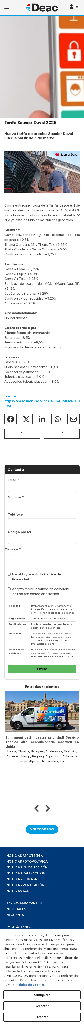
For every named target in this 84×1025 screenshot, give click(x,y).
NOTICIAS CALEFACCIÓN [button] (25, 873)
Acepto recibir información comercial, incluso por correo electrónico (41, 591)
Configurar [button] (42, 995)
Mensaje (13, 549)
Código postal (19, 532)
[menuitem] (42, 856)
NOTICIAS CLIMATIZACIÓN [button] (27, 867)
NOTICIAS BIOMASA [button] (21, 879)
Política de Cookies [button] (30, 985)
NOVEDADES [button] (16, 909)
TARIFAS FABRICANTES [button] (24, 903)
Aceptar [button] (42, 1017)
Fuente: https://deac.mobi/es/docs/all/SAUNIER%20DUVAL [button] (42, 401)
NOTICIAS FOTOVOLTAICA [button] (27, 861)
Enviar (42, 669)
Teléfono (15, 514)
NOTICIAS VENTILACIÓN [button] (25, 885)
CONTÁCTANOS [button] (18, 927)
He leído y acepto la (36, 576)
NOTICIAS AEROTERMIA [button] (24, 856)
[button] (42, 7)
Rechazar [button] (42, 1006)
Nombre (16, 497)
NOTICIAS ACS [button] (17, 891)
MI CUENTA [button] (15, 915)
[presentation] (37, 808)
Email (13, 480)
